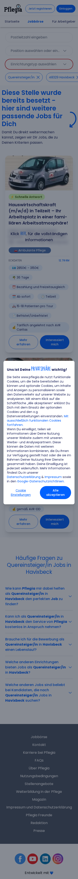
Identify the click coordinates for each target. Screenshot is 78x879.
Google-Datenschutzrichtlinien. (41, 481)
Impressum (53, 477)
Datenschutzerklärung (24, 477)
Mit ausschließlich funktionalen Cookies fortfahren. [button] (37, 420)
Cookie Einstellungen (21, 492)
